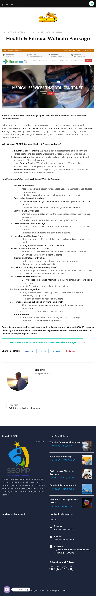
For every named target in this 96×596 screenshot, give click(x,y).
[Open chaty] (7, 589)
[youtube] (70, 568)
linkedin (56, 351)
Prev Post (24, 406)
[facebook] (52, 568)
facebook (28, 351)
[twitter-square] (58, 568)
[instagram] (64, 568)
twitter (42, 351)
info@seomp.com (64, 539)
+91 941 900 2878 (63, 529)
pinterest (70, 351)
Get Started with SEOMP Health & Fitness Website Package (43, 342)
